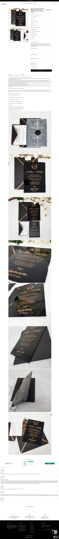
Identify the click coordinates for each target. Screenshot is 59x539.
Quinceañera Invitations (22, 529)
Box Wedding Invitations (22, 526)
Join (50, 529)
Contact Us (31, 525)
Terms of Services (32, 529)
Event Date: (32, 62)
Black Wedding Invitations (22, 530)
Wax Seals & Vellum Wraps (34, 34)
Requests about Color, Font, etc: (35, 58)
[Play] (18, 25)
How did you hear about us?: (34, 66)
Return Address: (33, 38)
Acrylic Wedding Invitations (22, 525)
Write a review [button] (50, 463)
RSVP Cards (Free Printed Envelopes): (36, 27)
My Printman (29, 535)
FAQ (30, 530)
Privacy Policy (32, 526)
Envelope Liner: (33, 23)
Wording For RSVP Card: (34, 54)
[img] (2, 476)
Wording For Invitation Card (34, 48)
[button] (48, 9)
